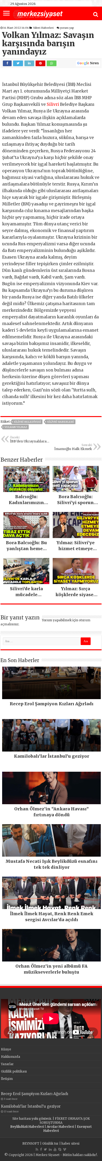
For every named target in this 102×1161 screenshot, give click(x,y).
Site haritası (21, 1119)
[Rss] (37, 1149)
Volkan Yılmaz (16, 427)
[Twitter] (45, 1149)
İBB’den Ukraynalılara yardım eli (28, 439)
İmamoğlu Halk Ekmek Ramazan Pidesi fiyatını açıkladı (72, 447)
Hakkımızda (10, 1057)
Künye (6, 1049)
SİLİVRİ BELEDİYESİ (27, 421)
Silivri (53, 104)
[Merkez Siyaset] (38, 13)
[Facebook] (41, 1149)
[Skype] (60, 1149)
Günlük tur (50, 1144)
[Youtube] (55, 1149)
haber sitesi (70, 1144)
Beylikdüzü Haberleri (27, 1127)
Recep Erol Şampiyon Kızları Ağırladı (34, 1093)
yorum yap (67, 27)
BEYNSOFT (30, 1144)
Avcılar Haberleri (60, 1127)
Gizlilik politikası (14, 1071)
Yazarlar (7, 1064)
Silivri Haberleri (43, 27)
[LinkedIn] (50, 1149)
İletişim (7, 1079)
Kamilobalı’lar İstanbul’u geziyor (31, 1106)
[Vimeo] (65, 1149)
